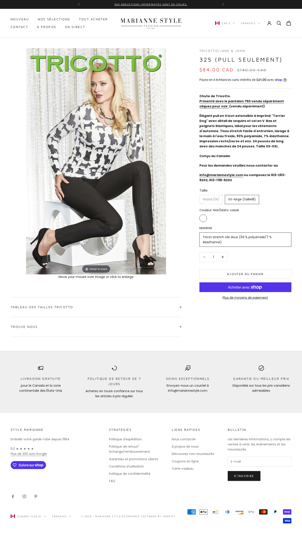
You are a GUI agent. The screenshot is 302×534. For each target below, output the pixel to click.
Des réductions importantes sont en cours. (151, 4)
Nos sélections (54, 19)
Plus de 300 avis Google (29, 454)
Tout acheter (93, 19)
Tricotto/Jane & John (222, 51)
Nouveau (20, 19)
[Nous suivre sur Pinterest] (36, 496)
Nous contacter (184, 439)
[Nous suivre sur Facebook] (13, 496)
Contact (19, 27)
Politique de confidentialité (129, 473)
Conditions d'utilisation (126, 466)
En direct (75, 27)
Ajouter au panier (245, 274)
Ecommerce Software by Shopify (148, 516)
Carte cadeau (182, 468)
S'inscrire (244, 476)
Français (248, 23)
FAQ (112, 481)
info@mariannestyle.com (221, 175)
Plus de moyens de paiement (245, 297)
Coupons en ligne (185, 461)
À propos (46, 27)
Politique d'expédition (125, 439)
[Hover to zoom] (96, 161)
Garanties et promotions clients (133, 459)
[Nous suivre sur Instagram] (24, 496)
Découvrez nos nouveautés (193, 454)
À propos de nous (185, 446)
